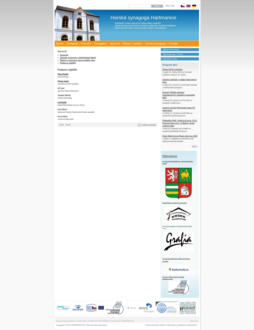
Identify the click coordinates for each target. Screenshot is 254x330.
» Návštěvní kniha (169, 59)
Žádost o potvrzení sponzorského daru (77, 60)
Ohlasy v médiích (132, 43)
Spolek (60, 43)
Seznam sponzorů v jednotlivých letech (78, 58)
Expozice (86, 43)
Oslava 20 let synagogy (172, 69)
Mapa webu (194, 321)
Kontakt (173, 43)
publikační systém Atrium (187, 325)
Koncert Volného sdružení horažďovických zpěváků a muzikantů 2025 (178, 95)
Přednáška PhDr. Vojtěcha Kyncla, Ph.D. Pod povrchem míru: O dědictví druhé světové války (179, 123)
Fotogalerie (100, 43)
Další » (194, 146)
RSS (167, 6)
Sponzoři (115, 43)
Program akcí (169, 65)
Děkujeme (169, 156)
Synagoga (72, 43)
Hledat (157, 6)
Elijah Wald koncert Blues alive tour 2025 (179, 136)
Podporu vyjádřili (68, 63)
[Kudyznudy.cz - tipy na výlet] (179, 269)
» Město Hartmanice (170, 50)
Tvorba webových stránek (155, 325)
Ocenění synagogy (155, 43)
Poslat (67, 125)
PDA (172, 6)
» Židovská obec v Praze (172, 54)
